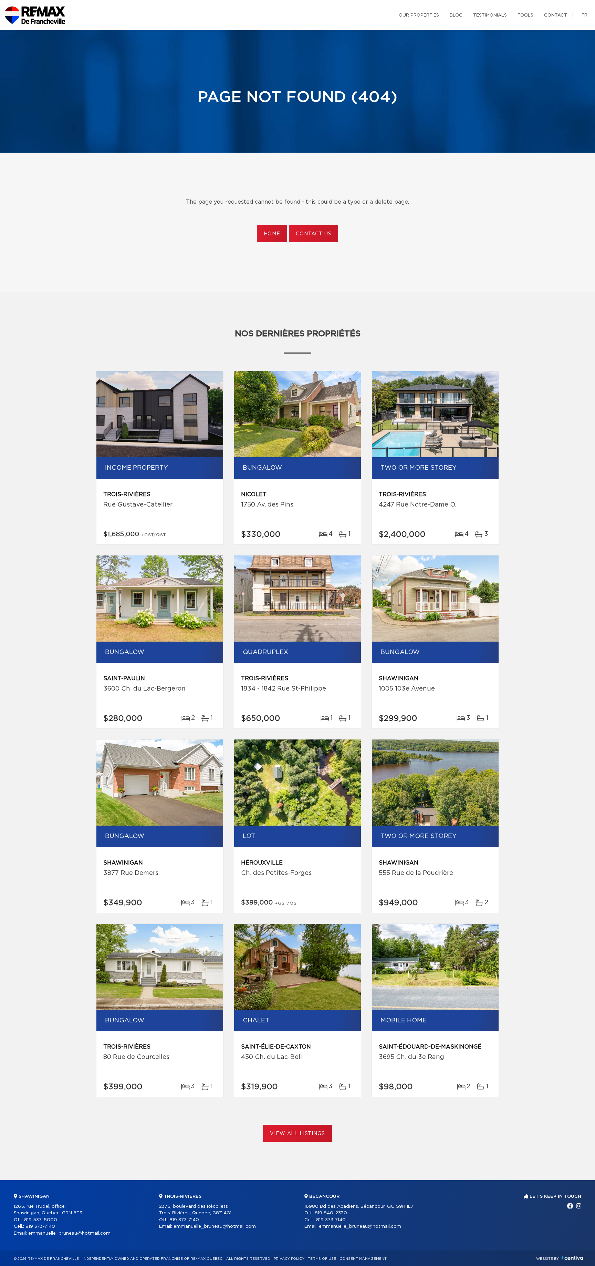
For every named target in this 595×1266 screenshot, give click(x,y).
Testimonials (490, 15)
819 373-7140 (40, 1226)
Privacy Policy (289, 1258)
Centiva (572, 1258)
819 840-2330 (331, 1213)
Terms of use (322, 1258)
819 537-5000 (40, 1220)
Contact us (313, 234)
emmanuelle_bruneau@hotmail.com (69, 1233)
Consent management (363, 1258)
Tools (525, 15)
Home (272, 234)
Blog (456, 15)
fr (584, 15)
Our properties (419, 15)
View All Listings (297, 1133)
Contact (555, 15)
